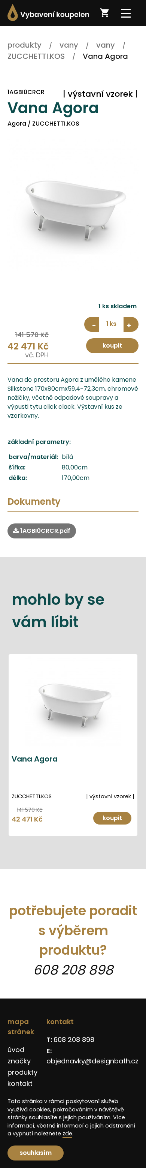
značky (19, 1061)
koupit (112, 345)
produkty (22, 1072)
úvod (15, 1049)
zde (67, 1133)
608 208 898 (73, 970)
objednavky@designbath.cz (92, 1061)
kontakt (20, 1083)
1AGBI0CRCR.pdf (44, 530)
